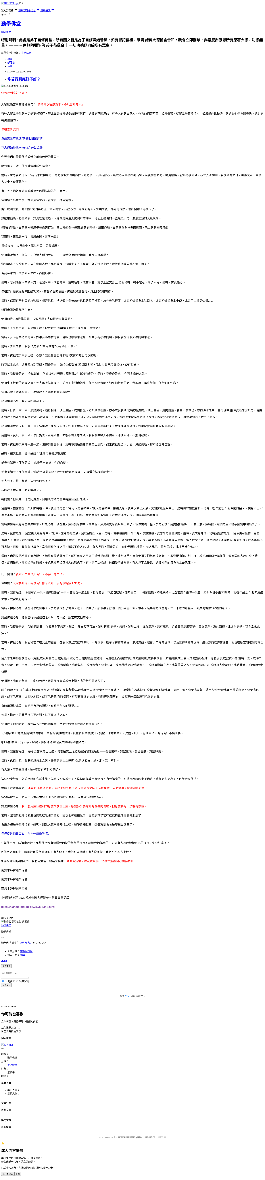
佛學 (22, 955)
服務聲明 (162, 1137)
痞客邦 (23, 942)
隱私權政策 (150, 1137)
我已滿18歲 (7, 1174)
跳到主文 (6, 32)
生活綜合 (26, 52)
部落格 (11, 62)
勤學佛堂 (11, 24)
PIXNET (109, 1137)
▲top (4, 960)
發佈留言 (6, 985)
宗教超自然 (26, 951)
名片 (9, 66)
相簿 (9, 59)
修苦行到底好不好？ (23, 79)
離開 (18, 1174)
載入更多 (6, 966)
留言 (30, 942)
